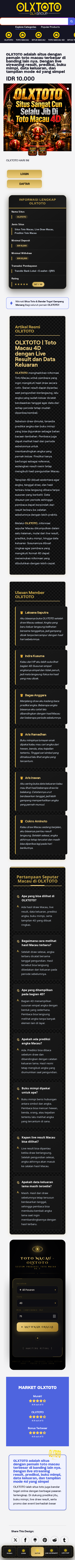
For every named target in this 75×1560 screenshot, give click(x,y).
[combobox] (34, 21)
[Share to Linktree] (35, 1539)
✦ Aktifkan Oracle (37, 1327)
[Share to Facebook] (25, 1539)
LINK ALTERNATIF (51, 1552)
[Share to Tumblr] (64, 1539)
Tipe (19, 1297)
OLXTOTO (21, 372)
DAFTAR (24, 183)
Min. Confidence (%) (30, 1310)
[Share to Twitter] (15, 1539)
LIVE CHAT (65, 1553)
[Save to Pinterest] (45, 1539)
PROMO (9, 1552)
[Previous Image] (6, 118)
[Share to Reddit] (54, 1539)
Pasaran (22, 1284)
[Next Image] (69, 118)
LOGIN (24, 173)
